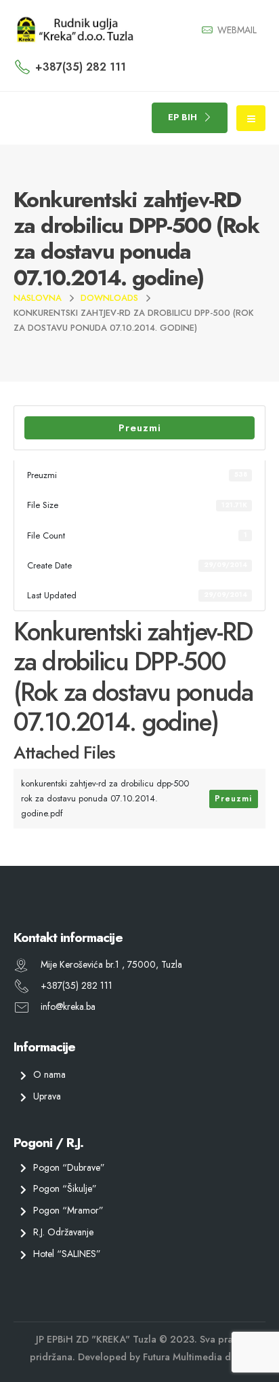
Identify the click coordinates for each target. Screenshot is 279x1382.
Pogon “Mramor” (68, 1210)
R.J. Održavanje (63, 1232)
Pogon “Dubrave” (69, 1167)
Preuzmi (140, 427)
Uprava (47, 1096)
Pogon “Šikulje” (65, 1189)
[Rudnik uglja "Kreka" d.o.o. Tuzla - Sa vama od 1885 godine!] (74, 29)
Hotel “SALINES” (67, 1253)
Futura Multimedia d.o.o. (196, 1357)
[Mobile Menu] (250, 118)
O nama (49, 1074)
